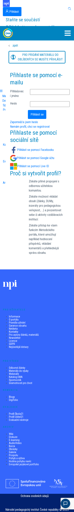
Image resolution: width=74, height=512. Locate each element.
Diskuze (13, 436)
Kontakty (13, 331)
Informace (14, 316)
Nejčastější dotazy (18, 346)
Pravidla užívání (17, 322)
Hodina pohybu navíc (20, 461)
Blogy (12, 396)
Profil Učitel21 (16, 416)
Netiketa (13, 328)
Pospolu (13, 455)
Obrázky (13, 449)
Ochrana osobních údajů (35, 496)
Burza (12, 446)
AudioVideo (15, 443)
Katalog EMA (16, 376)
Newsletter (14, 337)
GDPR (12, 343)
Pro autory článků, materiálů (24, 334)
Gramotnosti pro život (20, 383)
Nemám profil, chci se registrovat (30, 126)
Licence (13, 340)
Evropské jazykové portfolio (24, 464)
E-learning (14, 440)
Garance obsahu (18, 325)
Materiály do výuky (18, 370)
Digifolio (13, 399)
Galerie (12, 452)
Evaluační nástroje (18, 419)
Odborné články (17, 367)
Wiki (11, 433)
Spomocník (15, 379)
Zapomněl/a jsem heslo (24, 122)
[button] (64, 33)
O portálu (14, 319)
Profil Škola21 (16, 413)
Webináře (14, 373)
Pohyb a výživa (17, 458)
